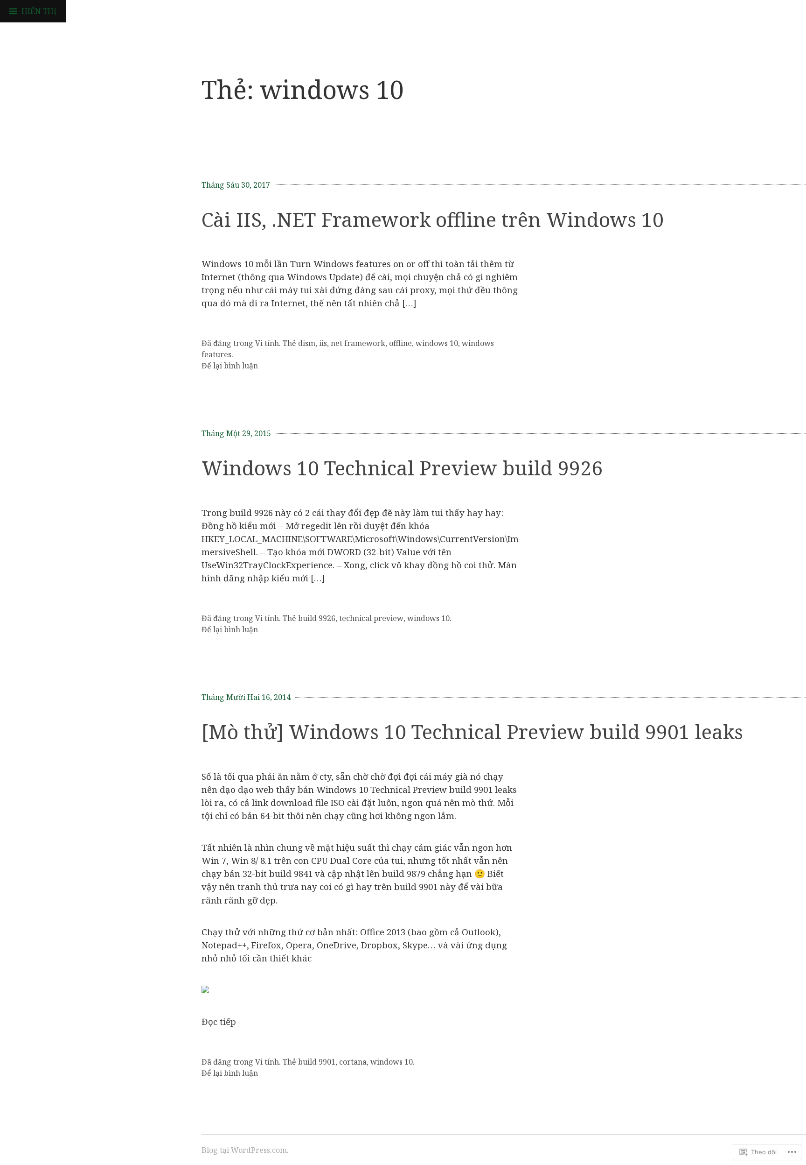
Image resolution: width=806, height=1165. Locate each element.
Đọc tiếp (219, 1022)
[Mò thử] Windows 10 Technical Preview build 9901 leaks (472, 731)
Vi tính (267, 343)
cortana (353, 1062)
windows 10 (437, 343)
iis (323, 343)
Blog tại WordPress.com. (245, 1150)
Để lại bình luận (230, 365)
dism (306, 343)
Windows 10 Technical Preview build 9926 (402, 467)
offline (400, 343)
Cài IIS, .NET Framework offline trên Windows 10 (433, 219)
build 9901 (316, 1062)
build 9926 (316, 618)
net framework (358, 343)
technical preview (371, 618)
